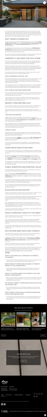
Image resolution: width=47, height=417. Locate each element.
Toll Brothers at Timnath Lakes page (11, 133)
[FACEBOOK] (34, 394)
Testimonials (28, 394)
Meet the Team (9, 394)
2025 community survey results (18, 51)
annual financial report (9, 45)
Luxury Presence (28, 411)
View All (43, 335)
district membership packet (10, 203)
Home (2, 394)
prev (2, 335)
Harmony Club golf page (29, 63)
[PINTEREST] (37, 396)
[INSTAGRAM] (37, 394)
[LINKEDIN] (39, 394)
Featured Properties (18, 394)
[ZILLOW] (34, 396)
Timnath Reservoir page (25, 182)
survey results (7, 241)
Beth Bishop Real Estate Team (17, 249)
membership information (9, 198)
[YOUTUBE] (42, 394)
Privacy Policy (43, 411)
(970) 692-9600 (4, 388)
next (5, 335)
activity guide (11, 173)
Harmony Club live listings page (20, 155)
